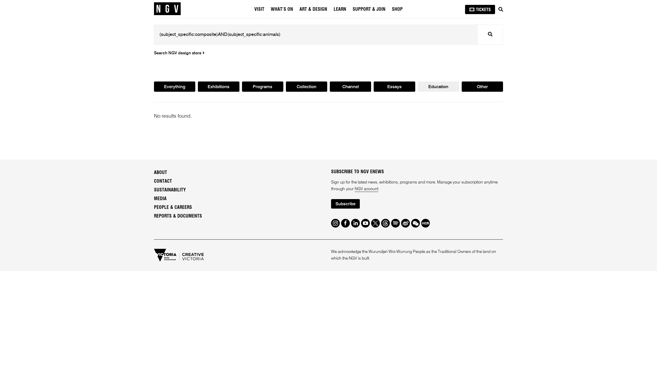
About (160, 172)
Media (160, 199)
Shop (397, 9)
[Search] (500, 9)
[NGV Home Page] (167, 9)
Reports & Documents (178, 216)
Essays (394, 87)
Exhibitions (218, 87)
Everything (174, 87)
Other (482, 87)
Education (438, 87)
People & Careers (173, 207)
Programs (262, 87)
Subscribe (345, 204)
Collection (306, 87)
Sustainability (170, 190)
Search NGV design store (178, 53)
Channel (350, 87)
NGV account (366, 189)
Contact (163, 181)
